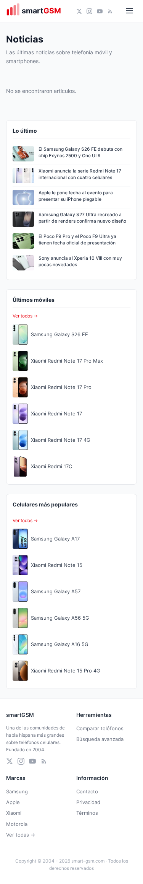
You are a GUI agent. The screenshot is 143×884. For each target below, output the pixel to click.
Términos (87, 813)
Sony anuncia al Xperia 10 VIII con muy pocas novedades (80, 261)
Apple (13, 802)
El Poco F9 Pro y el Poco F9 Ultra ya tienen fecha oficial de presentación (77, 239)
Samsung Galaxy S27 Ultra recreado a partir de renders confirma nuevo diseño (82, 218)
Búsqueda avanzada (100, 739)
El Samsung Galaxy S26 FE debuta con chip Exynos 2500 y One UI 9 (80, 152)
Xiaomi (13, 813)
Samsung (17, 791)
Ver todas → (20, 835)
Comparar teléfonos (100, 728)
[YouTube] (100, 11)
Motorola (16, 824)
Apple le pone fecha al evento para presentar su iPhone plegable (76, 196)
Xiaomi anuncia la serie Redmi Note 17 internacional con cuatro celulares (80, 174)
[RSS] (110, 11)
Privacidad (88, 802)
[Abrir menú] (129, 11)
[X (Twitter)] (79, 11)
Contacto (87, 791)
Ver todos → (25, 316)
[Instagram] (89, 11)
